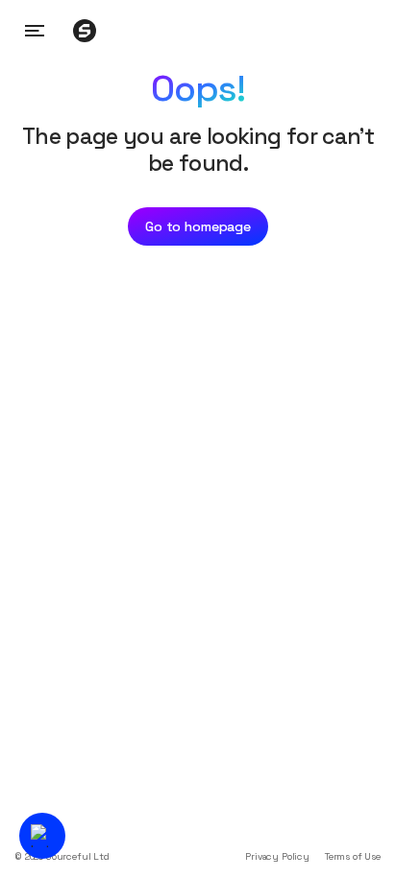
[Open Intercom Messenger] (42, 836)
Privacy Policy (277, 857)
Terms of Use (353, 857)
